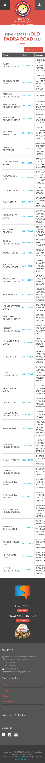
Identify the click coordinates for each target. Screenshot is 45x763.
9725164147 (27, 253)
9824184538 (27, 414)
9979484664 (27, 266)
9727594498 (27, 177)
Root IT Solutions (20, 757)
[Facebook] (4, 735)
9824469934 (27, 163)
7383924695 (27, 342)
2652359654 (27, 428)
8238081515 (27, 460)
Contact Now (22, 621)
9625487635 (27, 307)
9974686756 (27, 133)
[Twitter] (10, 735)
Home (4, 685)
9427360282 (27, 556)
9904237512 (27, 329)
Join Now (22, 610)
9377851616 (27, 294)
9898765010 (27, 402)
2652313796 (27, 190)
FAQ (4, 707)
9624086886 (27, 231)
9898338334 (27, 65)
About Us (6, 690)
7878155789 (27, 82)
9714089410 (27, 569)
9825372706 (27, 543)
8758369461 (27, 445)
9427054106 (27, 357)
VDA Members (8, 702)
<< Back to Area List (34, 50)
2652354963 (27, 280)
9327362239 (27, 149)
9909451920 (27, 483)
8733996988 (27, 527)
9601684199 (27, 105)
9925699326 (27, 374)
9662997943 (27, 95)
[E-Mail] (16, 735)
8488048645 (27, 242)
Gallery (5, 696)
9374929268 (27, 202)
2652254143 (27, 119)
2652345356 (27, 496)
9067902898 (27, 216)
